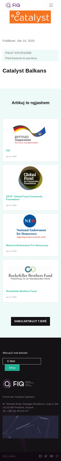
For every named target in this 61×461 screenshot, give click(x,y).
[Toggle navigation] (51, 5)
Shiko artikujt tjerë (30, 321)
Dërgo (12, 367)
